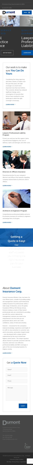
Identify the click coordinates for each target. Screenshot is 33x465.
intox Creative (19, 459)
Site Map (9, 461)
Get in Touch (20, 52)
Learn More (7, 52)
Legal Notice (23, 461)
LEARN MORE (10, 104)
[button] (3, 20)
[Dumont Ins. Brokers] (9, 13)
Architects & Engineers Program (15, 211)
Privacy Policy (15, 461)
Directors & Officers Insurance (14, 172)
